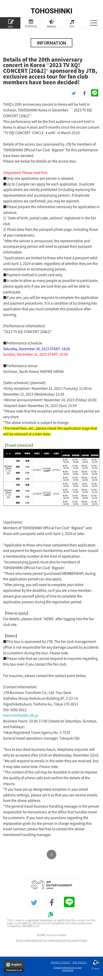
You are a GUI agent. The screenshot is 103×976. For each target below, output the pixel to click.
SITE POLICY (79, 962)
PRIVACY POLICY (60, 962)
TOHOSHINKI (51, 11)
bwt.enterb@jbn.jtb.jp (20, 715)
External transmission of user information (68, 968)
